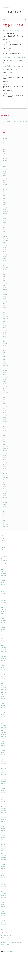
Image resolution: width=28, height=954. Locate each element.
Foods (17, 30)
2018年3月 (5, 386)
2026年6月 (5, 171)
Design (4, 135)
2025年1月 (5, 209)
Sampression (10, 951)
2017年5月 (5, 408)
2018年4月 (5, 383)
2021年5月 (5, 305)
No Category (5, 153)
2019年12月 (5, 339)
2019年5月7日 (6, 30)
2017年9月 (5, 399)
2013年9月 (5, 504)
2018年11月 (5, 368)
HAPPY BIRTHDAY (7, 125)
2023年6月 (5, 249)
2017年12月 (5, 392)
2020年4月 (5, 332)
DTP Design (5, 138)
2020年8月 (5, 325)
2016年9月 (5, 426)
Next (25, 19)
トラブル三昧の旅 (5, 937)
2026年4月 (5, 175)
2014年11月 (5, 475)
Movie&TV (5, 149)
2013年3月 (5, 518)
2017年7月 (5, 403)
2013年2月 (5, 520)
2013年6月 (5, 511)
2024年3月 (5, 231)
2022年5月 (5, 278)
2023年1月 (5, 260)
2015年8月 (5, 455)
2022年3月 (5, 283)
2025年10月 (5, 189)
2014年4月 (5, 491)
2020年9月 (5, 323)
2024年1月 (5, 234)
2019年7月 (5, 350)
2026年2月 (5, 180)
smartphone (5, 158)
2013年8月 (5, 506)
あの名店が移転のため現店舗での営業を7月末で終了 (13, 942)
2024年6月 (5, 225)
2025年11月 (5, 187)
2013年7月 (5, 509)
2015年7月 (5, 457)
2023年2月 (5, 258)
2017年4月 (5, 410)
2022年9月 (5, 269)
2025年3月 (5, 204)
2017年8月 (5, 401)
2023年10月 (5, 240)
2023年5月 (5, 251)
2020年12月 (5, 316)
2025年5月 (5, 200)
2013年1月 (5, 522)
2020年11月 (5, 318)
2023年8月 (5, 245)
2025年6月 (5, 198)
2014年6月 (5, 486)
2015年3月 (5, 466)
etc (3, 140)
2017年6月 (5, 406)
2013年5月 (5, 513)
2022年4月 (5, 280)
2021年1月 (5, 314)
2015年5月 (5, 462)
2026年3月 (5, 178)
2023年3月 (5, 256)
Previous (3, 19)
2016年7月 (5, 430)
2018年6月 (5, 379)
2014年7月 (5, 484)
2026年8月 (5, 166)
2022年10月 (5, 267)
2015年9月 (5, 453)
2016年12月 (5, 419)
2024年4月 (5, 229)
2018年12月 (5, 365)
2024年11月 (5, 213)
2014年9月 (5, 479)
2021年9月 (5, 296)
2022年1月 (5, 287)
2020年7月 (5, 327)
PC (3, 156)
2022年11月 (5, 265)
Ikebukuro (5, 144)
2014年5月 (5, 488)
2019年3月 (5, 359)
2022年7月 (5, 274)
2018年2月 (5, 388)
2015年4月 (5, 464)
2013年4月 (5, 515)
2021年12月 (5, 289)
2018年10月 (5, 370)
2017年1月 (5, 417)
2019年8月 (5, 348)
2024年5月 (5, 227)
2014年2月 (5, 495)
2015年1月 (5, 471)
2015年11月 (5, 448)
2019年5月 (5, 354)
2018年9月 (5, 372)
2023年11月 (5, 238)
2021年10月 (5, 294)
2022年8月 (5, 272)
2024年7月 (5, 222)
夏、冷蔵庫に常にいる (8, 119)
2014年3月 (5, 493)
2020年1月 (5, 336)
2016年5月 (5, 435)
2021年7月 (5, 301)
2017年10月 (5, 397)
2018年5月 (5, 381)
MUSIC (4, 151)
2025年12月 (5, 184)
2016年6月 (5, 433)
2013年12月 (5, 497)
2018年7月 (5, 377)
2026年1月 (5, 182)
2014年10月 (5, 477)
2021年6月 (5, 303)
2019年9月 (5, 345)
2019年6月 (5, 352)
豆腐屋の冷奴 (4, 940)
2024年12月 (5, 211)
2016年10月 (5, 424)
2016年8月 (5, 428)
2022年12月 (5, 263)
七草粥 (4, 127)
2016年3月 (5, 439)
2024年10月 (5, 216)
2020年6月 (5, 330)
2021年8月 (5, 298)
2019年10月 (5, 343)
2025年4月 (5, 202)
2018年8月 (5, 374)
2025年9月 (5, 191)
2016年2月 (5, 441)
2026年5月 (5, 173)
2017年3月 (5, 412)
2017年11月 (5, 395)
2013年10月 (5, 502)
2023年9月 (5, 242)
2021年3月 (5, 310)
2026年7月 (5, 169)
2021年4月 (5, 307)
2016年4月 (5, 437)
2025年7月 (5, 195)
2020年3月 (5, 334)
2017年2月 (5, 415)
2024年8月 (5, 220)
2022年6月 (5, 276)
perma (13, 30)
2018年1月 (5, 390)
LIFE (3, 147)
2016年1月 (5, 444)
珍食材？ (5, 129)
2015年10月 (5, 450)
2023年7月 (5, 247)
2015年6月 (5, 459)
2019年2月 (5, 361)
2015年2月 (5, 468)
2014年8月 (5, 482)
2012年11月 (5, 526)
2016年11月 (5, 421)
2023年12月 (5, 236)
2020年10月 (5, 321)
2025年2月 (5, 207)
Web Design (5, 160)
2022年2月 (5, 285)
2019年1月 (5, 363)
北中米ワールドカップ (6, 944)
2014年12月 (5, 473)
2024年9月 (5, 218)
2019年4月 (5, 357)
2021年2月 (5, 312)
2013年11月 (5, 500)
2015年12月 (5, 446)
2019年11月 (5, 341)
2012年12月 (5, 524)
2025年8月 (5, 193)
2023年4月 (5, 254)
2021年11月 (5, 292)
